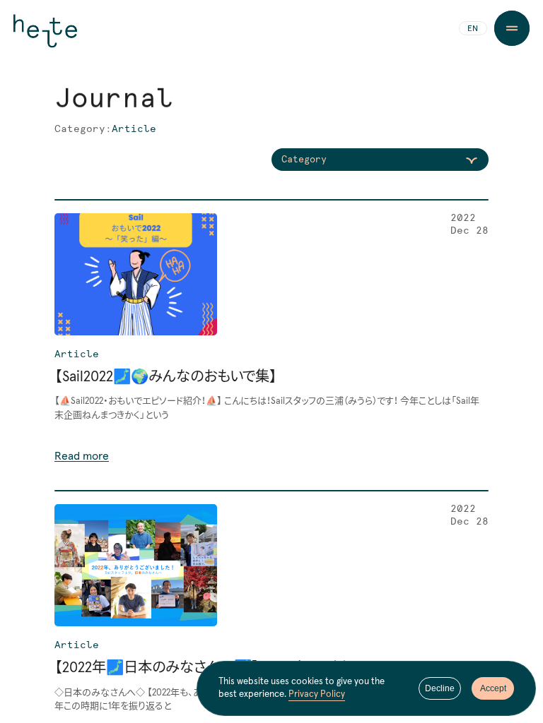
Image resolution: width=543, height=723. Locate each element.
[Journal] (271, 337)
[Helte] (45, 37)
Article (76, 354)
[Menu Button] (512, 28)
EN (472, 29)
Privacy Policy (316, 694)
